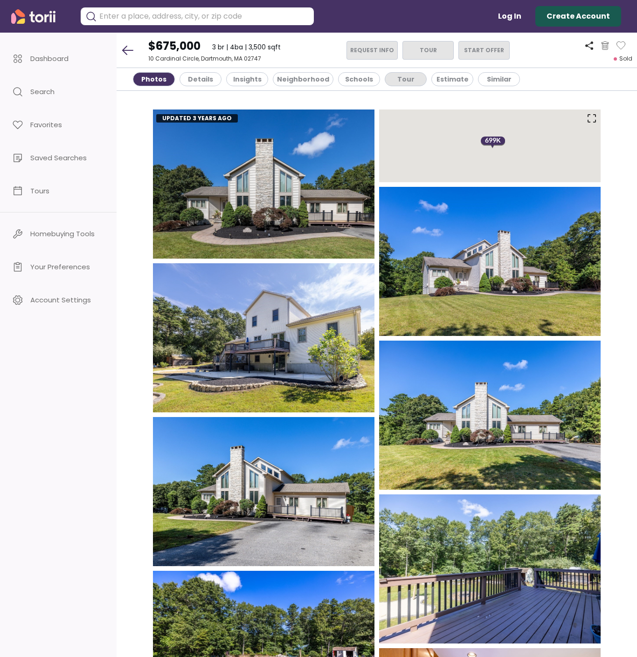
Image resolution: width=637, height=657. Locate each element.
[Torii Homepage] (40, 16)
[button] (58, 58)
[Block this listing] (605, 45)
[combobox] (204, 16)
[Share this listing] (589, 45)
